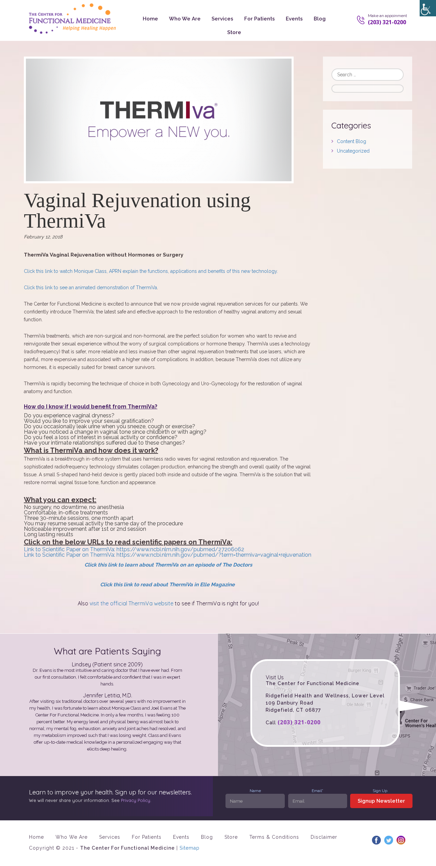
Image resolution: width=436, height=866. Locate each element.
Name (255, 791)
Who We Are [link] (185, 19)
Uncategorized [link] (353, 151)
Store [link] (234, 32)
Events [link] (294, 19)
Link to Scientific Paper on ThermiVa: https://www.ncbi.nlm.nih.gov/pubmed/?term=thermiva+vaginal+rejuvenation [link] (167, 555)
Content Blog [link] (351, 141)
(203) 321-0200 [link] (299, 722)
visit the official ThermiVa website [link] (131, 603)
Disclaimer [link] (324, 837)
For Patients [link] (259, 19)
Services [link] (222, 19)
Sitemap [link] (190, 848)
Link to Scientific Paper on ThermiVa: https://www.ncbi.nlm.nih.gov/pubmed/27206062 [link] (134, 549)
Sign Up (380, 791)
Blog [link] (320, 19)
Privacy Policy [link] (135, 800)
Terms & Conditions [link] (274, 837)
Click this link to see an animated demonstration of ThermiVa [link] (90, 287)
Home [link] (150, 19)
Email (317, 791)
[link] (428, 8)
